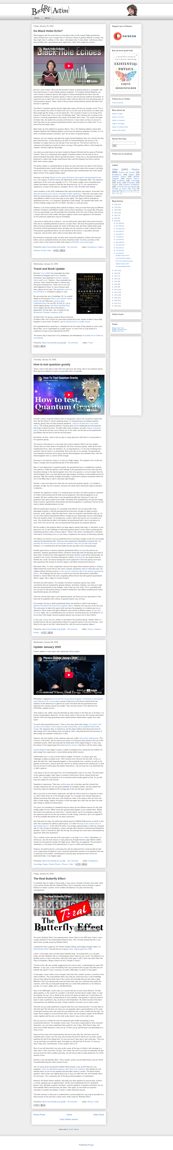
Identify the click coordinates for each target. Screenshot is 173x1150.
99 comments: (72, 629)
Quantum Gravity (40, 250)
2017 (116, 276)
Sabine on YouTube (118, 117)
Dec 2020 (119, 223)
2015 (116, 281)
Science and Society (127, 172)
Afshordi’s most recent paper (82, 242)
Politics (117, 192)
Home (36, 18)
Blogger (91, 1145)
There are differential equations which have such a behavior (63, 1069)
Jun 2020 (119, 239)
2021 (116, 218)
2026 (116, 204)
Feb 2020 (119, 250)
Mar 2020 (119, 248)
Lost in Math (45, 273)
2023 (116, 212)
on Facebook (38, 338)
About (47, 18)
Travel (90, 343)
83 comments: (73, 1102)
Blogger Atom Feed (118, 328)
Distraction (127, 186)
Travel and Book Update (49, 268)
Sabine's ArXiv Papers (119, 130)
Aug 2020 (119, 234)
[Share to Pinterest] (64, 250)
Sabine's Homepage (118, 123)
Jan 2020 (119, 253)
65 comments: (72, 247)
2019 (116, 270)
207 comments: (73, 861)
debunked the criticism (69, 745)
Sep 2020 (119, 231)
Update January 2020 (47, 647)
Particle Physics (55, 864)
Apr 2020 (119, 245)
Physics (90, 629)
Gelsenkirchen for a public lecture (77, 322)
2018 (116, 273)
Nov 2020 (119, 226)
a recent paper (54, 701)
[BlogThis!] (57, 250)
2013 (116, 287)
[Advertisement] (125, 375)
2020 (116, 221)
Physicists (115, 190)
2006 (116, 306)
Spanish (65, 278)
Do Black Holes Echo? (48, 30)
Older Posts (98, 1115)
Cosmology (38, 864)
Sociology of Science (119, 188)
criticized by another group (89, 738)
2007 (116, 303)
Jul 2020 (118, 237)
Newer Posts (39, 1115)
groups (83, 557)
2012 (116, 289)
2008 (116, 300)
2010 (116, 295)
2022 (116, 215)
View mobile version (69, 1119)
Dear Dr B (126, 192)
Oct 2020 (119, 228)
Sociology (117, 193)
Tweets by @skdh (117, 102)
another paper (65, 784)
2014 (116, 284)
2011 (116, 292)
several (77, 557)
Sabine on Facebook (118, 120)
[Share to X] (59, 250)
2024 (116, 210)
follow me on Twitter (93, 335)
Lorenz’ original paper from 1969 (80, 949)
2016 (116, 278)
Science (115, 185)
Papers (100, 247)
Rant (138, 190)
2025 (116, 207)
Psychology (136, 192)
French (44, 280)
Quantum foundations (131, 185)
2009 (116, 298)
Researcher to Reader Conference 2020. (48, 312)
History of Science (127, 190)
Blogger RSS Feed (117, 331)
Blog (135, 186)
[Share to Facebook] (61, 250)
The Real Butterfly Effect (49, 878)
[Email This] (54, 250)
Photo (134, 188)
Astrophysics (92, 247)
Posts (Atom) (74, 1129)
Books (119, 183)
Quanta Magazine (40, 750)
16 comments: (73, 343)
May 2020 (119, 242)
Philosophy (131, 183)
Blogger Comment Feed (119, 329)
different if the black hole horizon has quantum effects (53, 606)
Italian (36, 280)
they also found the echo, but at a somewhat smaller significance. (58, 194)
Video (49, 250)
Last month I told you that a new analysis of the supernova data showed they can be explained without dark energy (67, 726)
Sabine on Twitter (117, 113)
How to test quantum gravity (52, 364)
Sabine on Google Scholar (120, 127)
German (58, 278)
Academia (121, 180)
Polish (56, 275)
